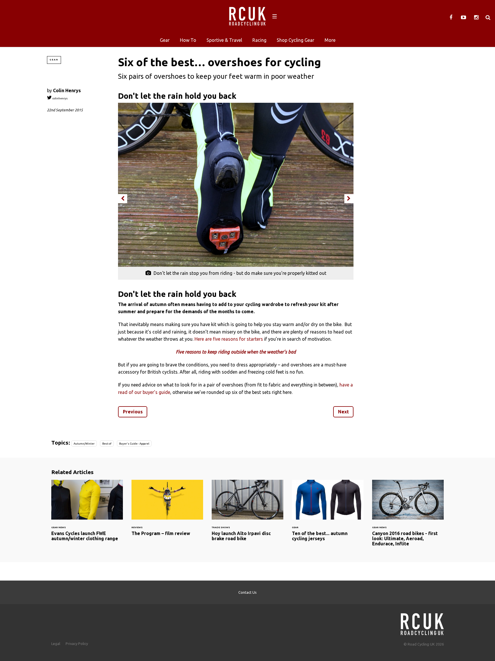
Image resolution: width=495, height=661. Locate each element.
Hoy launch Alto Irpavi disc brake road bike (247, 514)
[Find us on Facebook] (451, 17)
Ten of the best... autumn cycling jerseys (328, 514)
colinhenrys (60, 98)
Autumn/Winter (84, 443)
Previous (133, 411)
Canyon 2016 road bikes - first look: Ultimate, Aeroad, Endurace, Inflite (408, 516)
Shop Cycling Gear (295, 40)
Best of (106, 443)
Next (343, 411)
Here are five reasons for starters (229, 339)
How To (188, 40)
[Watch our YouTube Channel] (463, 17)
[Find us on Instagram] (476, 17)
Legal (55, 644)
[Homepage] (422, 622)
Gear (165, 40)
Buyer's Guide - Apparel (134, 443)
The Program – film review (167, 511)
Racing (259, 40)
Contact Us (247, 592)
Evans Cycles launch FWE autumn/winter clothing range (87, 514)
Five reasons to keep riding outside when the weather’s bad (236, 351)
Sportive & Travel (224, 40)
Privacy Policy (77, 644)
